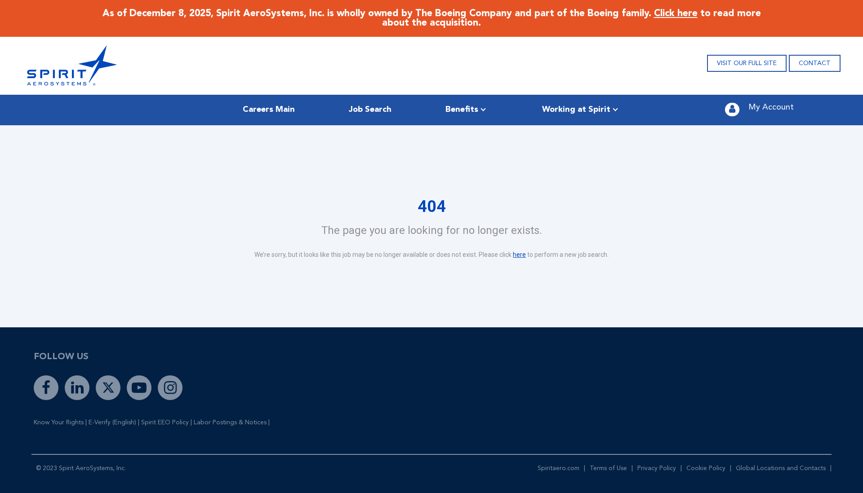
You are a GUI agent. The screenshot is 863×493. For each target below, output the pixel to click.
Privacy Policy (656, 468)
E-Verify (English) (112, 422)
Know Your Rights (59, 422)
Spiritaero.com (558, 468)
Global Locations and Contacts (781, 468)
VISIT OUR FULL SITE (747, 63)
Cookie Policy (705, 468)
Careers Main (269, 110)
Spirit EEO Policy (165, 422)
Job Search (370, 110)
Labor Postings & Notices (230, 422)
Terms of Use (608, 468)
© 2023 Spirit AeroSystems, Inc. (81, 468)
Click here (676, 13)
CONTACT (815, 63)
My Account (771, 107)
